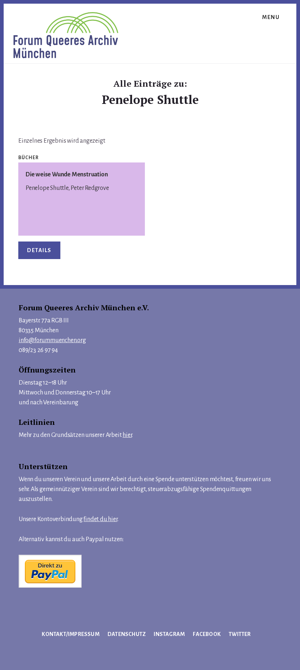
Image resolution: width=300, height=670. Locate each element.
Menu (271, 17)
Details (39, 250)
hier (127, 435)
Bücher (28, 157)
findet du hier (100, 519)
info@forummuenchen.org (52, 340)
